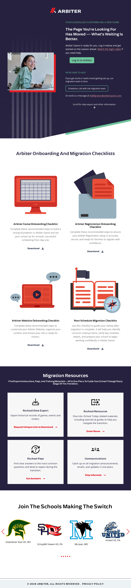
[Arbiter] (65, 9)
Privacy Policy (93, 583)
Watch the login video (109, 49)
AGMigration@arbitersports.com (105, 95)
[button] (3, 531)
